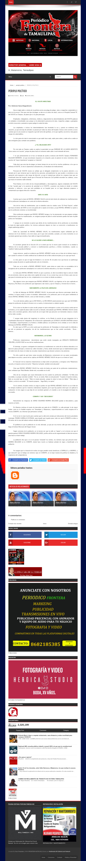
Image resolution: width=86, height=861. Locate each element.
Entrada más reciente (14, 523)
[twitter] (71, 2)
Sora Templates (19, 851)
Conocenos (51, 857)
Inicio (44, 523)
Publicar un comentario (18, 519)
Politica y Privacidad (70, 857)
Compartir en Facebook (20, 460)
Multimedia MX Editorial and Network (59, 851)
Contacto (59, 857)
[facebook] (67, 2)
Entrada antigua (73, 523)
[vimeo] (76, 2)
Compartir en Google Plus (60, 460)
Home (43, 857)
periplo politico (30, 95)
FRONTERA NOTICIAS (35, 851)
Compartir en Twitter (39, 460)
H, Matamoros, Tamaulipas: (21, 70)
